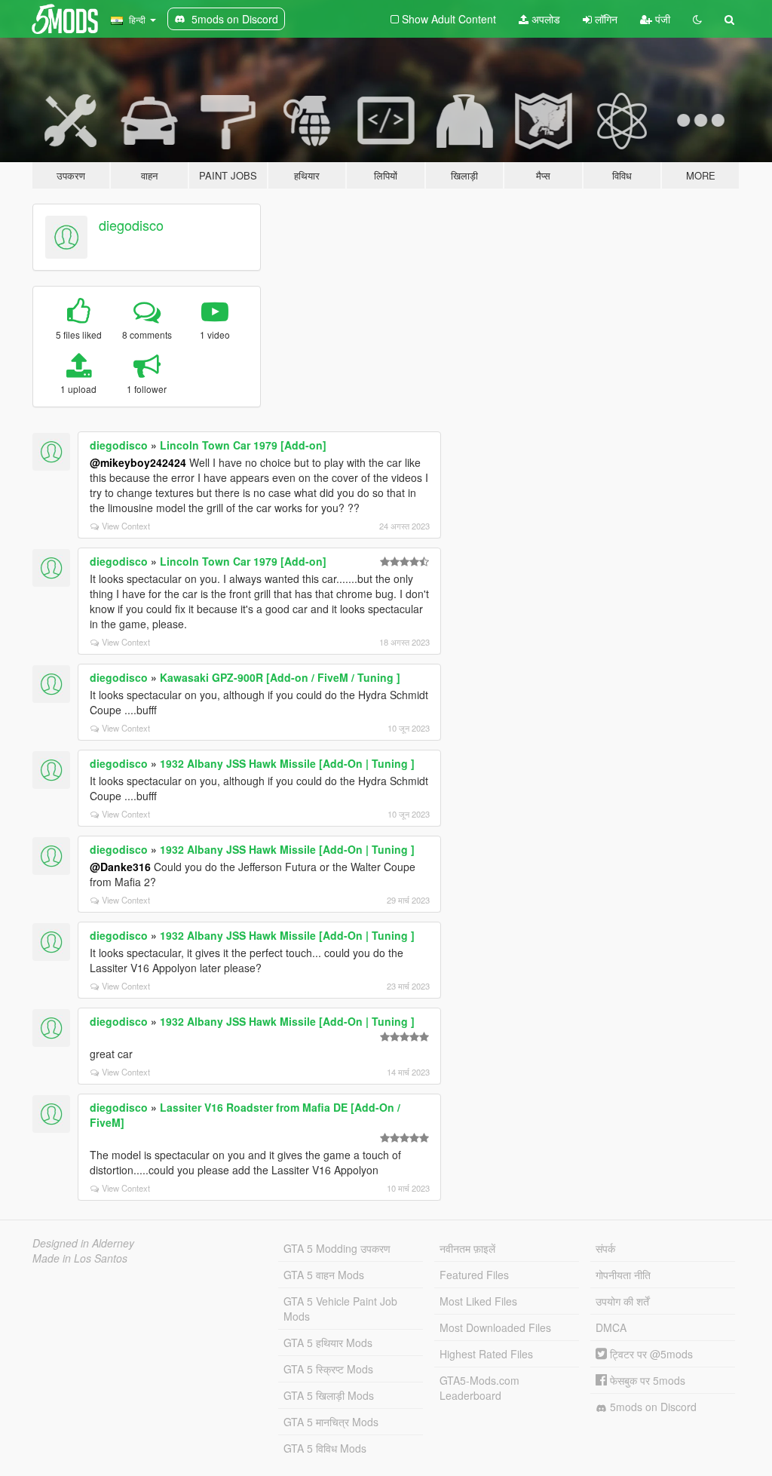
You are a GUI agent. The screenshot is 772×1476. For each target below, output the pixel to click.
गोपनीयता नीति (623, 1274)
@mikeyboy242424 (138, 462)
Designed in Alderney (83, 1242)
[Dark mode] (697, 19)
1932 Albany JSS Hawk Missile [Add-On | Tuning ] (287, 763)
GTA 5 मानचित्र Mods (330, 1421)
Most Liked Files (478, 1301)
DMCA (611, 1327)
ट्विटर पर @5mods (650, 1353)
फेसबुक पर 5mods (646, 1380)
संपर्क (605, 1248)
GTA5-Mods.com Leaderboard (479, 1388)
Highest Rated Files (486, 1353)
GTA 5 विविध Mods (324, 1448)
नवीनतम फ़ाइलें (467, 1248)
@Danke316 (120, 866)
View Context (126, 526)
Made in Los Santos (79, 1258)
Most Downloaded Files (495, 1327)
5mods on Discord (652, 1406)
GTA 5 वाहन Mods (323, 1274)
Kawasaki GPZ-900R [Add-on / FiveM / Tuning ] (280, 677)
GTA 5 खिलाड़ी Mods (328, 1395)
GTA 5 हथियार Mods (327, 1342)
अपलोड (544, 18)
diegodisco (131, 225)
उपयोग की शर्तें (622, 1301)
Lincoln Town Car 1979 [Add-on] (243, 445)
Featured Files (474, 1274)
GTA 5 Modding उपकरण (337, 1248)
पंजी (661, 18)
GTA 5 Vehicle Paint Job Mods (340, 1308)
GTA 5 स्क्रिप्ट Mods (328, 1368)
